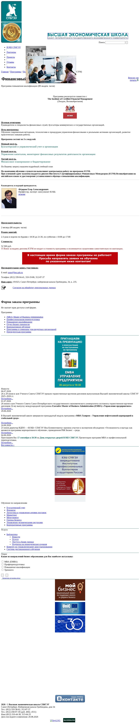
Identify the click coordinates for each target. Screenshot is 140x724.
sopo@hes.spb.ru (15, 272)
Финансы (11, 510)
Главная (4, 72)
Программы (15, 72)
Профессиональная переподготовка (23, 319)
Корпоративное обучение (18, 327)
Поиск (102, 42)
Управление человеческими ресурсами (25, 522)
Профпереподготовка (14, 564)
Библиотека (12, 534)
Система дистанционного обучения (23, 549)
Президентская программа (19, 332)
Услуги (15, 539)
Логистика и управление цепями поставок (26, 512)
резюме (21, 194)
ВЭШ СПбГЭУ (14, 47)
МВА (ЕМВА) (11, 562)
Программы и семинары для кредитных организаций (31, 329)
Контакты (11, 67)
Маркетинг (12, 515)
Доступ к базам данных (23, 542)
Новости (16, 537)
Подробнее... (7, 398)
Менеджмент (13, 517)
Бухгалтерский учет (16, 507)
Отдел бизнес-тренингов (18, 324)
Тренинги (9, 570)
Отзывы (10, 62)
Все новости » (7, 445)
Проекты (11, 57)
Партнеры (11, 52)
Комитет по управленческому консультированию (29, 547)
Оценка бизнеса (14, 520)
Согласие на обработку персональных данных (34, 287)
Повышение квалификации (19, 322)
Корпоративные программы (20, 525)
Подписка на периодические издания (29, 544)
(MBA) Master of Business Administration (25, 317)
